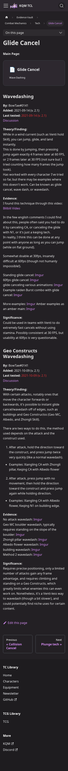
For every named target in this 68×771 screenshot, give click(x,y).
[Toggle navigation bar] (6, 6)
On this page (14, 33)
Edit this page (17, 623)
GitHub (8, 699)
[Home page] (6, 17)
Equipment (11, 687)
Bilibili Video (11, 208)
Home (7, 675)
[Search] (61, 5)
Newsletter (11, 693)
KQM (6, 744)
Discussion (11, 120)
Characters (11, 681)
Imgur (39, 275)
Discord (8, 750)
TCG (6, 721)
